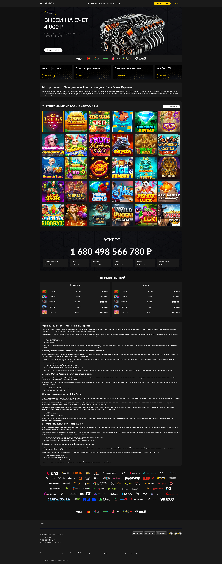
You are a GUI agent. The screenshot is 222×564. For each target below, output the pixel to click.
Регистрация (162, 3)
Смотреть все (171, 106)
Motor (49, 3)
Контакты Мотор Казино (51, 543)
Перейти (48, 76)
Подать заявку (53, 50)
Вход (177, 3)
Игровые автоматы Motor (51, 534)
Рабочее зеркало (47, 540)
